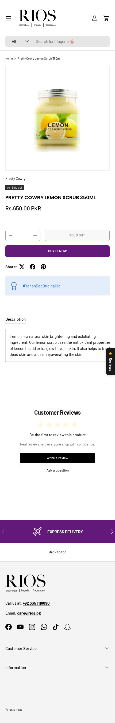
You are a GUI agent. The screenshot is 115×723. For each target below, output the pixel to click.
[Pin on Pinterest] (43, 266)
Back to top (57, 552)
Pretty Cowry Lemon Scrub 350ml (39, 58)
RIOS (19, 709)
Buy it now (57, 251)
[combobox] (57, 41)
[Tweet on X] (22, 266)
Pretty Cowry (15, 178)
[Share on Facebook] (32, 266)
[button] (106, 18)
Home (9, 58)
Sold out (77, 235)
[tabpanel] (57, 345)
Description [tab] (15, 319)
